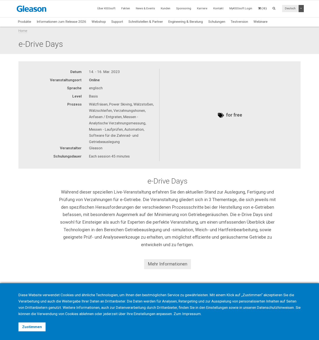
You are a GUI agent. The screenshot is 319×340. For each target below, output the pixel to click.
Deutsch (290, 8)
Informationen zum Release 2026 (61, 22)
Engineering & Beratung (185, 22)
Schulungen (216, 22)
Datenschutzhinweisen (275, 307)
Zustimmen (32, 327)
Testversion (239, 22)
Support (117, 22)
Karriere (202, 8)
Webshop (99, 22)
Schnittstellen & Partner (145, 22)
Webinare (260, 22)
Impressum (191, 314)
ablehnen (86, 314)
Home (22, 31)
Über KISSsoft (106, 8)
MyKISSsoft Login (240, 8)
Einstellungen (144, 314)
